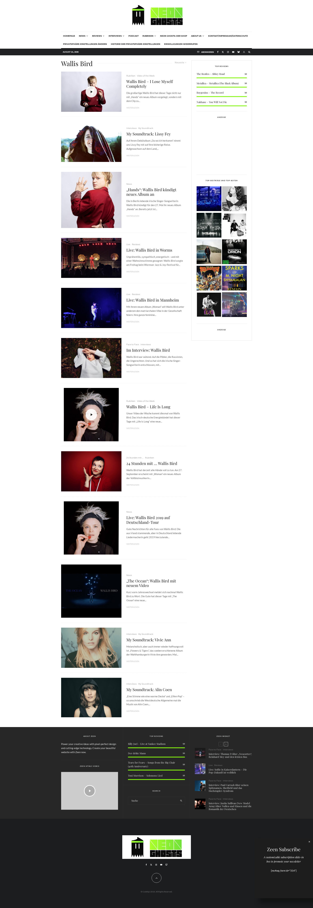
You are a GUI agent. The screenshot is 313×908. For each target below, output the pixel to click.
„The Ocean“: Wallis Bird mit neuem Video (151, 583)
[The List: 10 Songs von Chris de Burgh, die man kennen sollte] (209, 226)
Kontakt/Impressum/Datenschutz (228, 36)
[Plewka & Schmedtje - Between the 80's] (234, 226)
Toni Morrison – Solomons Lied (145, 775)
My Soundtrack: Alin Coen (149, 689)
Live (128, 244)
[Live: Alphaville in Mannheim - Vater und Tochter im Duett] (234, 305)
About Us (196, 36)
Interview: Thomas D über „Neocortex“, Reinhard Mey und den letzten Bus (230, 755)
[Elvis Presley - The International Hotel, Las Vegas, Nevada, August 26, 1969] (209, 305)
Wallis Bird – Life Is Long (148, 406)
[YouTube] (233, 52)
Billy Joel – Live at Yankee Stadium (146, 743)
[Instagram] (228, 52)
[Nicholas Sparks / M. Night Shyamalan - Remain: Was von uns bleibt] (234, 279)
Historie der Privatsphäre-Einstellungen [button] (135, 44)
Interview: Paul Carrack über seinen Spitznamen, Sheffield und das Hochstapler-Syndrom (228, 788)
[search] (181, 801)
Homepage (69, 36)
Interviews (115, 36)
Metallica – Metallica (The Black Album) (218, 83)
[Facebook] (218, 52)
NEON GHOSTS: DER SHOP (173, 36)
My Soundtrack (145, 128)
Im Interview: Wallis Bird (148, 350)
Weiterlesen (132, 108)
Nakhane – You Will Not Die (212, 102)
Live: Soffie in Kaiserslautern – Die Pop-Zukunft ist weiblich (228, 771)
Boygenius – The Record (210, 92)
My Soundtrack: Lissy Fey (148, 133)
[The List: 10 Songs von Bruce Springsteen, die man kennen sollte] (209, 252)
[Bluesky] (238, 52)
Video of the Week (146, 76)
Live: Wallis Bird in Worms (149, 250)
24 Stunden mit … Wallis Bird (151, 463)
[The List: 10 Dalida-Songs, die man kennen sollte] (234, 199)
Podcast (133, 36)
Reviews (97, 36)
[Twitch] (166, 865)
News (82, 36)
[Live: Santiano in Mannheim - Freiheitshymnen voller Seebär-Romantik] (209, 199)
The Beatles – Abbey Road (211, 74)
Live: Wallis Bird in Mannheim (152, 300)
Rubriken (147, 36)
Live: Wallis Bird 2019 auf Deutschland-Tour (148, 520)
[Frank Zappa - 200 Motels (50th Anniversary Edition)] (209, 279)
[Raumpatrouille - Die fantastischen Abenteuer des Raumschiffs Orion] (234, 252)
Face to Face (132, 344)
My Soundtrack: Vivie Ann (148, 639)
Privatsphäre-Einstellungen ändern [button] (85, 44)
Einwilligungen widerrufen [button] (181, 44)
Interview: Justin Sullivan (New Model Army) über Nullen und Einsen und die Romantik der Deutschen (230, 806)
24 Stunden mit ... (134, 457)
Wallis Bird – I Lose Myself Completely (149, 84)
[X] (222, 52)
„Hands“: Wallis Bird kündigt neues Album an (151, 192)
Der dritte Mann (137, 753)
